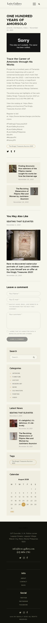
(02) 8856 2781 (23, 552)
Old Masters (17, 28)
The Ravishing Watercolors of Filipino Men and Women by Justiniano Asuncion (28, 438)
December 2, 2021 (14, 225)
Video (25, 28)
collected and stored (23, 333)
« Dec (11, 512)
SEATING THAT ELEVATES (20, 221)
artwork (9, 28)
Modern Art (17, 384)
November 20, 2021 (14, 275)
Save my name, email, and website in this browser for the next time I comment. (23, 307)
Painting (15, 394)
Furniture (16, 377)
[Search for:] (23, 357)
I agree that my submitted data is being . (22, 332)
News (14, 387)
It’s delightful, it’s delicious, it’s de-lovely (26, 423)
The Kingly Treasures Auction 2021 (21, 146)
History (15, 380)
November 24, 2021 (25, 429)
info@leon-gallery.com (23, 548)
